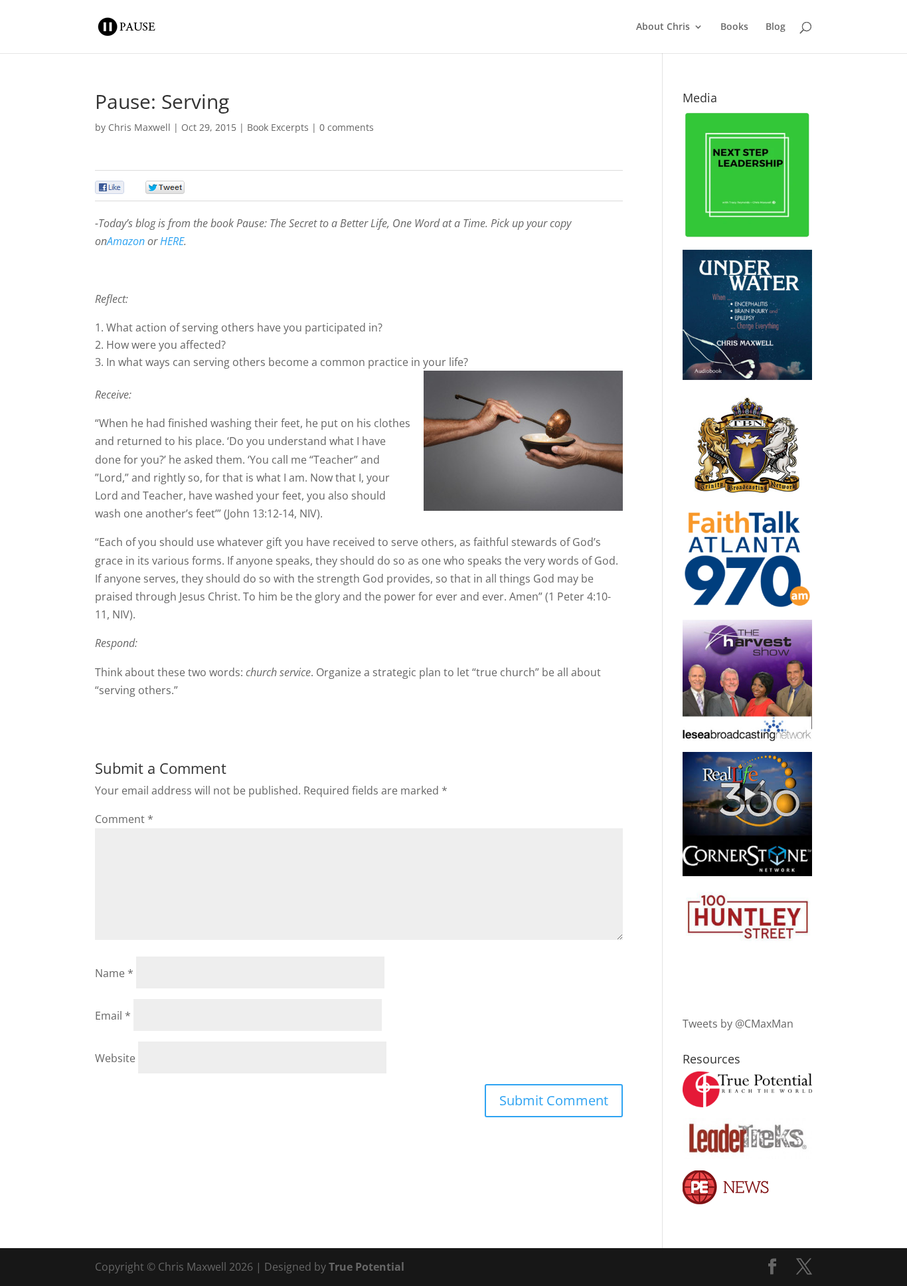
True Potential (366, 1266)
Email (113, 1015)
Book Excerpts (278, 127)
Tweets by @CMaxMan (738, 1023)
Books (734, 27)
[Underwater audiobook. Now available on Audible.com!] (747, 376)
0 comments (346, 127)
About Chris (663, 27)
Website (115, 1058)
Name (114, 973)
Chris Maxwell (139, 127)
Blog (775, 27)
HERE (172, 241)
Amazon (126, 241)
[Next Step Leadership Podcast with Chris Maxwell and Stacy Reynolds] (747, 235)
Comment (124, 819)
